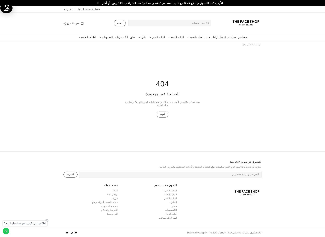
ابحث (119, 23)
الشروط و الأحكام (109, 210)
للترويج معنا (112, 214)
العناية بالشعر (170, 198)
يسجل (97, 9)
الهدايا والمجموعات (168, 218)
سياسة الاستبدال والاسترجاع (105, 202)
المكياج (173, 202)
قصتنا (115, 190)
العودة (162, 114)
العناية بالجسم (170, 194)
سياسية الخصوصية (109, 206)
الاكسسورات (171, 210)
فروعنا (115, 198)
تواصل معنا (112, 194)
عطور (174, 206)
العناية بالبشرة (170, 190)
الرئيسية (259, 44)
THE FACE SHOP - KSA (244, 23)
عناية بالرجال (171, 214)
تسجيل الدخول (84, 9)
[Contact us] (6, 231)
